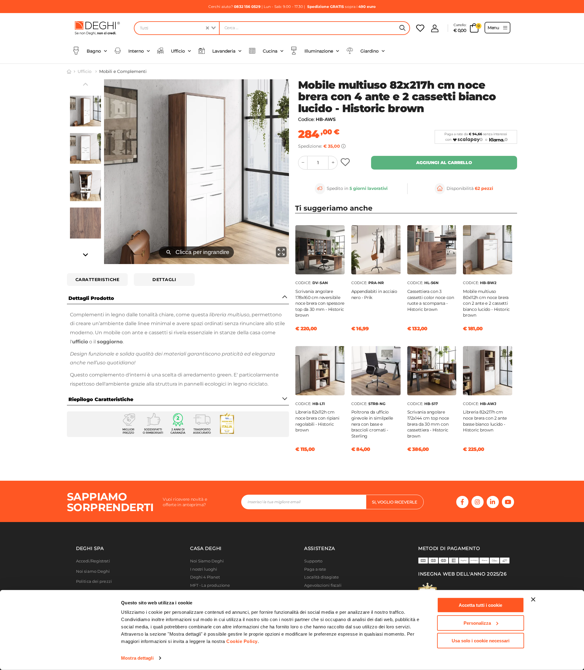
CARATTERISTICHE (97, 279)
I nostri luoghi (203, 569)
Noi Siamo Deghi (207, 561)
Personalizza (477, 622)
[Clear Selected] (207, 28)
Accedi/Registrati (93, 561)
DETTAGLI (164, 279)
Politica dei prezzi (94, 581)
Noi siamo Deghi (93, 571)
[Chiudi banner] (533, 599)
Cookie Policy (242, 641)
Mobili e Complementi (123, 71)
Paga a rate (315, 569)
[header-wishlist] (420, 28)
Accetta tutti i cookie (480, 605)
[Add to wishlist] (346, 163)
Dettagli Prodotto (91, 298)
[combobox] (176, 28)
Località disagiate (321, 577)
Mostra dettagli (137, 658)
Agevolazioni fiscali (323, 585)
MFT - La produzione (210, 585)
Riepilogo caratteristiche (100, 399)
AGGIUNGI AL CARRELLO (444, 162)
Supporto (313, 561)
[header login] (435, 28)
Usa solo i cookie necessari (480, 640)
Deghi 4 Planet (205, 577)
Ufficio (85, 71)
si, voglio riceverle (394, 502)
